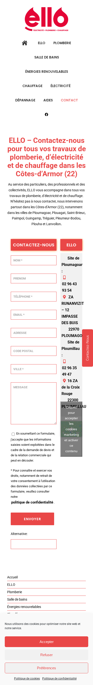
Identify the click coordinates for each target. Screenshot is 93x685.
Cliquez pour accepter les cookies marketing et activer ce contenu (71, 429)
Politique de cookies (27, 678)
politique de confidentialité (32, 502)
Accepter (47, 642)
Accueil (12, 577)
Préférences (46, 668)
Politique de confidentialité (59, 678)
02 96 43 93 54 (69, 287)
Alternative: (19, 534)
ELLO (11, 584)
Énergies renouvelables (24, 607)
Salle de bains (17, 599)
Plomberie (14, 592)
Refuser (46, 655)
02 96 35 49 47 (69, 371)
